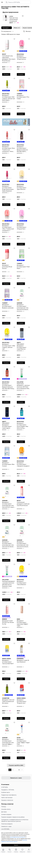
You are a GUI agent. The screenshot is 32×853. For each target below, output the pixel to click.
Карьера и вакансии (7, 800)
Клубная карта (5, 792)
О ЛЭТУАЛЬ (4, 787)
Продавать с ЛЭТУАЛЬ (7, 789)
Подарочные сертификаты (8, 795)
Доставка (4, 812)
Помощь (3, 806)
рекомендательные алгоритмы (17, 837)
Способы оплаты (6, 809)
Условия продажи (6, 814)
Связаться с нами (6, 826)
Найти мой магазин (6, 797)
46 (19, 769)
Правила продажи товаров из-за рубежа (12, 817)
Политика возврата (6, 824)
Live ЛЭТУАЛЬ (5, 829)
